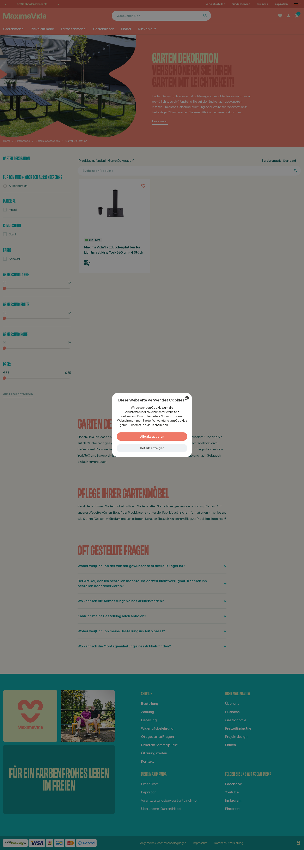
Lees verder (176, 425)
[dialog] (152, 425)
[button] (152, 448)
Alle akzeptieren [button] (152, 436)
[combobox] (187, 398)
